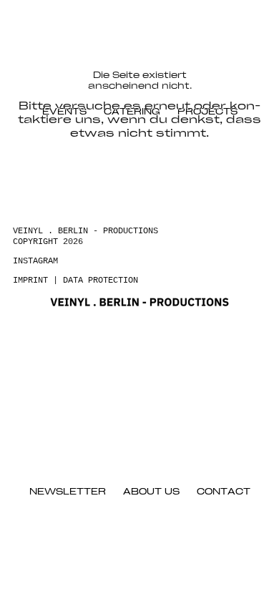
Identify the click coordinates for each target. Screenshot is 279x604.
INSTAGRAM (35, 261)
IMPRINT (30, 281)
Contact (223, 492)
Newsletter (67, 492)
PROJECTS (207, 112)
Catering (132, 112)
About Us (151, 492)
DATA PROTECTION (100, 281)
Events (64, 112)
